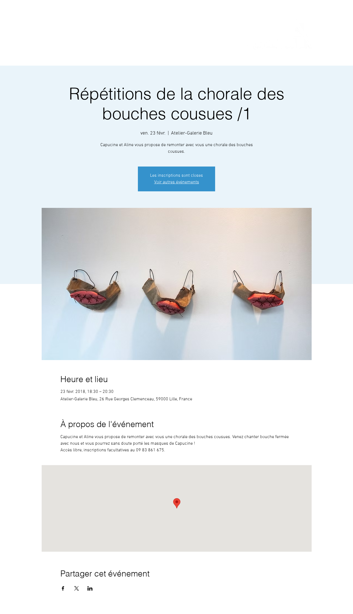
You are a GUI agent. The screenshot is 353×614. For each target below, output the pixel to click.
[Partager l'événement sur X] (76, 588)
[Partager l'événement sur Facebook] (63, 588)
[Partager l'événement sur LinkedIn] (90, 588)
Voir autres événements (176, 182)
